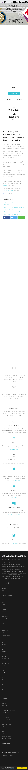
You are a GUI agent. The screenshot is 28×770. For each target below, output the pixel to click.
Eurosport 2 (4, 607)
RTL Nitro (4, 644)
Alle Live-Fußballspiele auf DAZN (13, 214)
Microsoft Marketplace (14, 514)
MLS (3, 731)
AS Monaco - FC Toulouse (8, 755)
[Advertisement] (14, 39)
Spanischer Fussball (6, 736)
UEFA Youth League (6, 738)
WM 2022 (4, 740)
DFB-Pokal (4, 703)
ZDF (3, 689)
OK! (22, 767)
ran (2, 637)
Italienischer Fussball (14, 99)
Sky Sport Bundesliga (7, 661)
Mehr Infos (12, 768)
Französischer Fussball (7, 715)
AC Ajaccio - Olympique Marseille (10, 758)
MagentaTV (4, 618)
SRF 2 (3, 682)
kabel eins (4, 611)
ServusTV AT (5, 654)
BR (2, 597)
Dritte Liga (4, 705)
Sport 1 (3, 665)
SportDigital (5, 670)
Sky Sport (4, 656)
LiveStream (4, 614)
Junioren (4, 726)
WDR (3, 686)
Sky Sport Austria (6, 658)
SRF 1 (3, 679)
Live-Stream (14, 93)
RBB (3, 639)
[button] (6, 217)
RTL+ (3, 646)
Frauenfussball (5, 717)
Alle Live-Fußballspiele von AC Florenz (14, 207)
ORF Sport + (5, 630)
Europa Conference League (8, 710)
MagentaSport (5, 616)
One (3, 625)
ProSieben (4, 632)
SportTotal (4, 672)
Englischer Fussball (6, 708)
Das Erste (4, 599)
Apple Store (18, 480)
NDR (3, 623)
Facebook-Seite (16, 529)
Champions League (6, 700)
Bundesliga (4, 698)
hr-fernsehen (5, 609)
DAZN (14, 88)
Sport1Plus (4, 668)
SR (2, 677)
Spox (3, 675)
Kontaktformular (13, 449)
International (5, 722)
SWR (3, 684)
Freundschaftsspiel (6, 719)
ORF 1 (3, 628)
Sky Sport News (5, 663)
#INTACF (5, 185)
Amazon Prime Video (7, 595)
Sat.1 (3, 649)
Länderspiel (4, 729)
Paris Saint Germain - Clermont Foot (10, 752)
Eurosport (4, 604)
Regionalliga (5, 733)
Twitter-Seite (14, 543)
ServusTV (4, 651)
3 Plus (3, 592)
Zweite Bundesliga (6, 743)
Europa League (5, 712)
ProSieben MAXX (6, 635)
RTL (2, 642)
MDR (3, 621)
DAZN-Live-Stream (8, 190)
